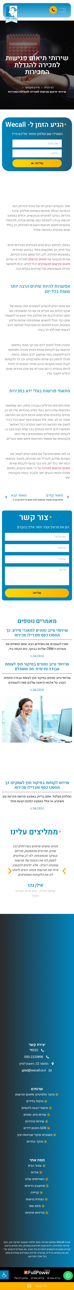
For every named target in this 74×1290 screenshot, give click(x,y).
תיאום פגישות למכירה (56, 468)
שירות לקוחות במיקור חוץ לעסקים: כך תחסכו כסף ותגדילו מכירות (37, 785)
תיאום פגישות (37, 259)
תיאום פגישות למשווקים (54, 264)
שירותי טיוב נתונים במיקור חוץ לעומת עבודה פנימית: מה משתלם (37, 666)
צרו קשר (41, 1286)
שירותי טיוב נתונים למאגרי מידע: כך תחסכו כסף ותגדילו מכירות (37, 633)
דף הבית (49, 87)
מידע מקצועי (32, 87)
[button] (10, 871)
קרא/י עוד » (37, 656)
